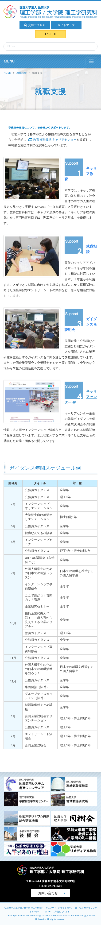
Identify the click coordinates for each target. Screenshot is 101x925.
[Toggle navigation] (91, 61)
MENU (9, 61)
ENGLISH (50, 34)
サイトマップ (66, 25)
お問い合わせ (48, 893)
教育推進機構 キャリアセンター (55, 139)
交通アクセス (36, 25)
